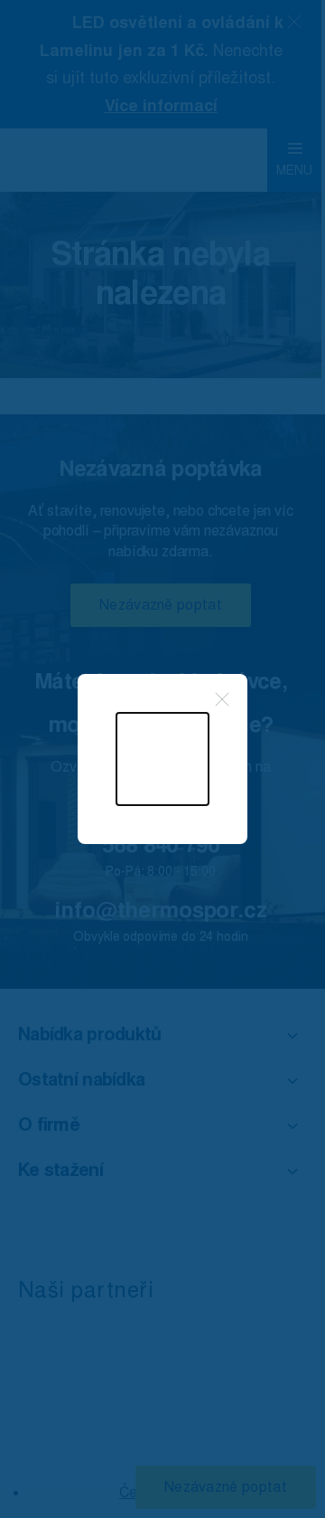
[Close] (222, 699)
